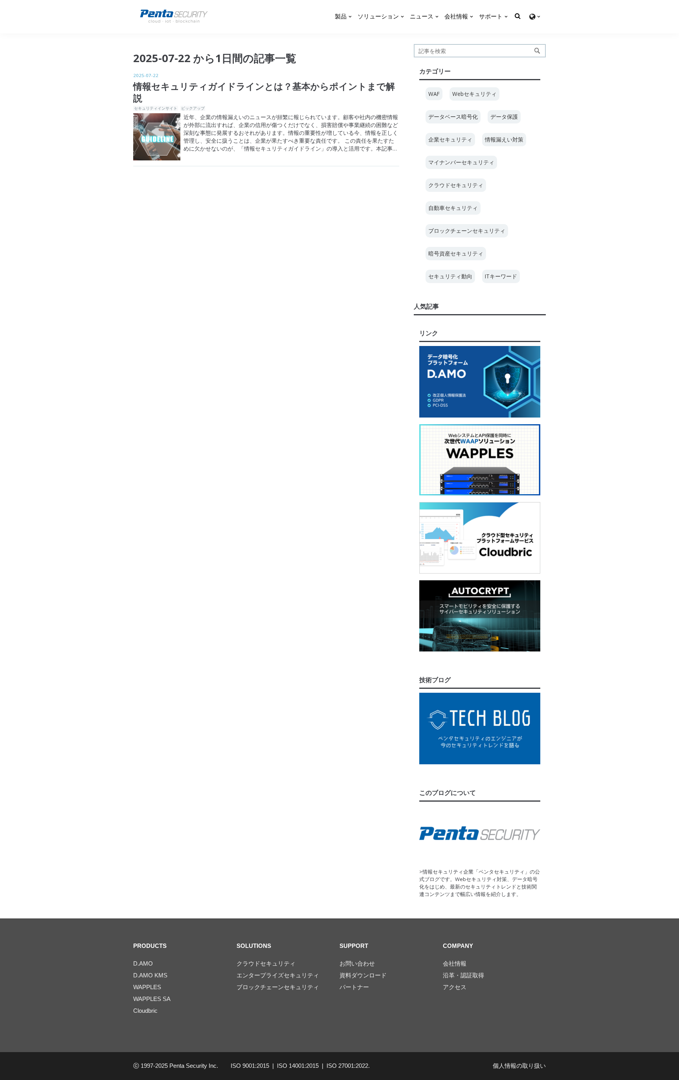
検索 (537, 51)
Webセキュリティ (474, 94)
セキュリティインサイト (155, 108)
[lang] (534, 16)
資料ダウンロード (363, 975)
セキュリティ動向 (450, 276)
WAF (434, 94)
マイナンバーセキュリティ (461, 162)
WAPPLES (147, 987)
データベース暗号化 (453, 116)
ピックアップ (193, 108)
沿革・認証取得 (463, 975)
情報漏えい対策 (504, 139)
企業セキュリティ (450, 139)
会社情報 (456, 16)
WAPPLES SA (152, 998)
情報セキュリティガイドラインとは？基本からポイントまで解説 (264, 92)
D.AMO (143, 963)
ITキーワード (501, 276)
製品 (341, 16)
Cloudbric (145, 1010)
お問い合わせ (357, 963)
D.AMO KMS (150, 975)
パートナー (354, 987)
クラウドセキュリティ (455, 185)
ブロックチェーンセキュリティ (466, 230)
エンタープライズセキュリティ (278, 975)
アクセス (454, 987)
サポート (491, 16)
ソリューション (378, 16)
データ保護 (504, 116)
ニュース (421, 16)
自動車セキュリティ (453, 208)
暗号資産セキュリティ (455, 253)
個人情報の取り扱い (519, 1065)
